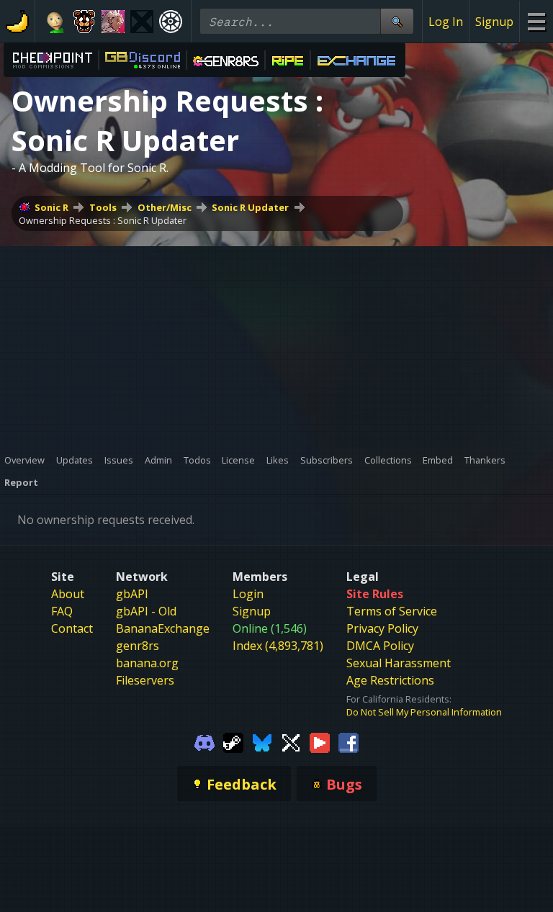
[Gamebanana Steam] (233, 741)
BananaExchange (163, 628)
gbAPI (132, 594)
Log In (445, 22)
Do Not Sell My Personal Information (424, 711)
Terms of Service (391, 611)
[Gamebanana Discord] (204, 741)
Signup (494, 22)
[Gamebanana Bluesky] (262, 741)
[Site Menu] (536, 21)
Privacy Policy (382, 628)
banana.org (147, 663)
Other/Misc (165, 207)
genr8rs (137, 646)
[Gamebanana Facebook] (348, 741)
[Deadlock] (170, 21)
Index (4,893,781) (278, 646)
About (67, 594)
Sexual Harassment (398, 663)
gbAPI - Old (146, 611)
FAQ (62, 611)
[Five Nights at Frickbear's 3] (84, 21)
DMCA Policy (380, 646)
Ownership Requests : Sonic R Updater (102, 220)
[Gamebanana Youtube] (319, 741)
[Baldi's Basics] (55, 21)
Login (248, 594)
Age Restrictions (390, 680)
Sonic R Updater (250, 207)
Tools (103, 207)
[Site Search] (396, 21)
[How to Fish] (141, 21)
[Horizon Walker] (113, 21)
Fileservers (145, 680)
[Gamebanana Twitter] (290, 741)
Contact (72, 628)
